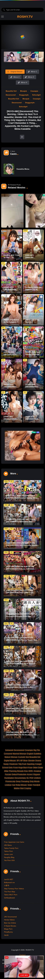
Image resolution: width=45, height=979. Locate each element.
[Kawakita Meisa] (9, 169)
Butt (22, 788)
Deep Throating (22, 781)
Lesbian (8, 785)
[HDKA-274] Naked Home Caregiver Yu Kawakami (11, 322)
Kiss (26, 771)
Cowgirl (38, 764)
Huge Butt (22, 768)
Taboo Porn (8, 851)
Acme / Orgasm (33, 774)
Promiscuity (10, 781)
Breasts (20, 771)
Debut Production (19, 774)
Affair (6, 771)
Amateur (37, 771)
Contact (22, 955)
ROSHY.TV (25, 16)
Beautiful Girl (11, 91)
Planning (13, 771)
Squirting (31, 764)
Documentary (20, 778)
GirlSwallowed (9, 898)
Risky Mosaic (21, 785)
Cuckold (21, 757)
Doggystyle (24, 95)
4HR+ (30, 771)
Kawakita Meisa (23, 169)
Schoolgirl (36, 95)
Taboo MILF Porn (10, 895)
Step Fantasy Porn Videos (14, 889)
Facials (8, 774)
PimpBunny (8, 932)
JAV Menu (8, 845)
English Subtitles (34, 754)
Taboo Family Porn (11, 848)
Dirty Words (35, 781)
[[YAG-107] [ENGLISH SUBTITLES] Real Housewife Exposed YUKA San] (22, 609)
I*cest (15, 768)
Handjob (36, 785)
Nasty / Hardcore (10, 764)
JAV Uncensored (10, 917)
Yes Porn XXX (9, 860)
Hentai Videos (9, 920)
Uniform (37, 778)
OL (27, 778)
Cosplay (27, 788)
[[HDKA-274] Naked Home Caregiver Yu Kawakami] (11, 310)
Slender (31, 761)
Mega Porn (8, 929)
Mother (17, 788)
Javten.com (8, 854)
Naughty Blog (9, 857)
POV (31, 778)
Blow (25, 761)
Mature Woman (11, 757)
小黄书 (6, 885)
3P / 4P (20, 761)
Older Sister (38, 768)
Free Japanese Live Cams (14, 842)
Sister (29, 785)
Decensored (11, 95)
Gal (13, 785)
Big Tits (36, 750)
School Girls (7, 768)
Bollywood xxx (9, 882)
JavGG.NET (8, 879)
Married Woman (19, 754)
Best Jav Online (10, 923)
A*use (29, 768)
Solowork (9, 750)
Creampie (34, 91)
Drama (38, 761)
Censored (8, 754)
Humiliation (9, 778)
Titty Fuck (22, 764)
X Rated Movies (10, 926)
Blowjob (23, 91)
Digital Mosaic (10, 761)
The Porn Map (9, 892)
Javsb (6, 935)
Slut (27, 757)
